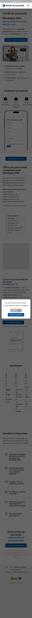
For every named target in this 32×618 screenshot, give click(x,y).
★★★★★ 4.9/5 (16, 1)
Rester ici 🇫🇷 (16, 310)
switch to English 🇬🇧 (16, 314)
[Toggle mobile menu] (28, 5)
